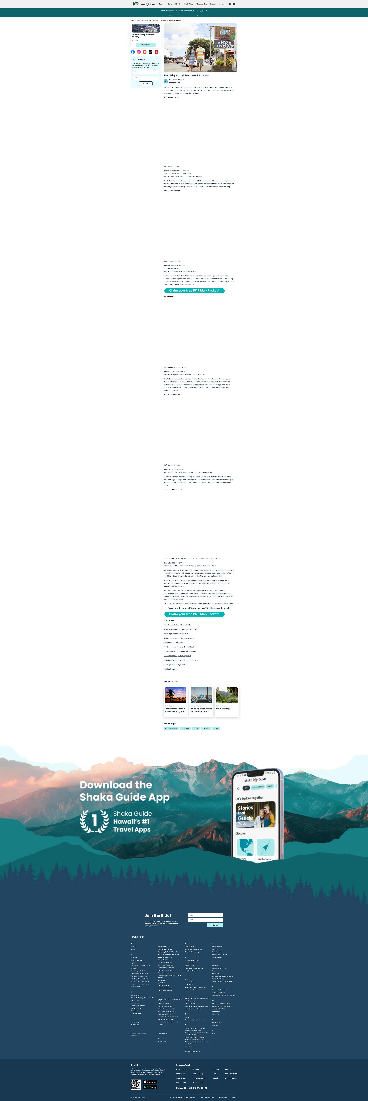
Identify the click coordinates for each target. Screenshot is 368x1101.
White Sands (216, 1011)
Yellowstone (216, 1022)
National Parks (231, 1078)
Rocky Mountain (217, 957)
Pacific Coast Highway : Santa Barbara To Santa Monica (197, 1034)
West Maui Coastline (218, 1009)
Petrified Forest (190, 1046)
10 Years (222, 4)
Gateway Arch (162, 946)
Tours (161, 4)
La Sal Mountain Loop (191, 960)
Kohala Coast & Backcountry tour (217, 282)
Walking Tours (198, 1082)
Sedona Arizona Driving (219, 968)
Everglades (134, 1036)
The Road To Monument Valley (221, 990)
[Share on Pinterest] (156, 52)
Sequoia (214, 971)
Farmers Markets (171, 728)
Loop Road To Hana (191, 971)
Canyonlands (135, 995)
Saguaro (215, 965)
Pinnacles (188, 1049)
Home (132, 20)
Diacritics (234, 1098)
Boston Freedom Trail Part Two (140, 984)
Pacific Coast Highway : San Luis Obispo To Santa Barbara (195, 1029)
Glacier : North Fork (164, 960)
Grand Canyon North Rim (166, 968)
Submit (145, 83)
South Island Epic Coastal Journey (223, 976)
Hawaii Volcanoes (164, 1004)
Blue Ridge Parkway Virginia (140, 979)
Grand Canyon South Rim (166, 970)
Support (213, 4)
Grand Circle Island (164, 973)
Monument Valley (190, 982)
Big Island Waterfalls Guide (174, 642)
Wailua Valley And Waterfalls (221, 1003)
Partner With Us (231, 1074)
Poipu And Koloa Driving (192, 1051)
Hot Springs (161, 1025)
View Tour (145, 45)
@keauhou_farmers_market (194, 558)
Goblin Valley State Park (165, 965)
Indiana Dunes (162, 1033)
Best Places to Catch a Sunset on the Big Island (181, 660)
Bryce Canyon (135, 987)
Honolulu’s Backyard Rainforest (168, 1017)
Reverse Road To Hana (219, 954)
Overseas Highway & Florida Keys (195, 1020)
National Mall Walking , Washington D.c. (197, 998)
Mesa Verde (189, 979)
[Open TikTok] (150, 52)
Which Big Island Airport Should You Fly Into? (180, 629)
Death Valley (135, 1022)
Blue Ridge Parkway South (139, 976)
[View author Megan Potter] (166, 81)
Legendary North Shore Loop (194, 968)
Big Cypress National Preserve (140, 965)
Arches (133, 949)
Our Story (180, 1069)
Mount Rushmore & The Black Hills (195, 987)
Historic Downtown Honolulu (167, 1009)
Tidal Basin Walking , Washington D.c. (223, 995)
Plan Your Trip (201, 4)
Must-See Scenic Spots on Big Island (219, 604)
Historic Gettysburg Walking (166, 1011)
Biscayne (134, 968)
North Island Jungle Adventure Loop (216, 187)
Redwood (215, 949)
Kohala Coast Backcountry (193, 949)
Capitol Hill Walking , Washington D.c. (142, 998)
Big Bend (133, 963)
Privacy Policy (223, 1098)
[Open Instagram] (139, 52)
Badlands (134, 958)
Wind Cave (215, 1014)
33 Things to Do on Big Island (174, 665)
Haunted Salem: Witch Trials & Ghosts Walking (170, 1000)
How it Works (189, 4)
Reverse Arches (217, 952)
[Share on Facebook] (133, 52)
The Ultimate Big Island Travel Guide (177, 625)
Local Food (185, 728)
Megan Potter (174, 82)
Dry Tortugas (135, 1025)
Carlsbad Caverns (137, 1003)
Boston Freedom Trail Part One (140, 981)
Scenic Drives (181, 1082)
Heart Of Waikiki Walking (165, 1006)
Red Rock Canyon (217, 946)
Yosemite (215, 1025)
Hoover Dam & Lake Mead (166, 1019)
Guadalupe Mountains (165, 991)
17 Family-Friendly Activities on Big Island (179, 638)
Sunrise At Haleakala (218, 979)
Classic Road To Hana (138, 1006)
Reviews (228, 1069)
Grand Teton (162, 980)
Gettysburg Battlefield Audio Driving (169, 952)
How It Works (181, 1074)
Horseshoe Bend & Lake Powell (168, 1022)
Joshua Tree (162, 1042)
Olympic (187, 1017)
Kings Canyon (189, 946)
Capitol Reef (135, 1000)
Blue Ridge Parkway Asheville (140, 973)
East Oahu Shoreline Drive (139, 1033)
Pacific (216, 728)
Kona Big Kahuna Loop (192, 952)
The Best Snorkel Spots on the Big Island (187, 604)
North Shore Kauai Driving (193, 1009)
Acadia (133, 946)
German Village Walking (165, 949)
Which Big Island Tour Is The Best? (176, 634)
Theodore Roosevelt (218, 992)
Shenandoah (216, 973)
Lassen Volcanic (190, 965)
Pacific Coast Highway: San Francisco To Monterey (197, 1043)
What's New (180, 1078)
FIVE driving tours (211, 608)
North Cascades (190, 1003)
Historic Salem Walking (165, 1014)
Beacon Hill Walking (137, 960)
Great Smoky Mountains (165, 988)
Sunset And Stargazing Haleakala (222, 981)
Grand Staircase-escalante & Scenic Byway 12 (170, 976)
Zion (213, 1033)
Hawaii (149, 20)
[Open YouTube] (145, 52)
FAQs (214, 1074)
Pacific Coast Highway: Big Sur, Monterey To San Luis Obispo (194, 1038)
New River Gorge (190, 1001)
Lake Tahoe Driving (191, 963)
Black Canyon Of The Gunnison (140, 971)
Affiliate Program (199, 1078)
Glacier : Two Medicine (165, 962)
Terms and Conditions (207, 1098)
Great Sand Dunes (164, 985)
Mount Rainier (189, 984)
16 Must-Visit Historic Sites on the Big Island (180, 651)
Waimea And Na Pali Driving (221, 1006)
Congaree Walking (137, 1008)
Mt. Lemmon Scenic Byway (193, 990)
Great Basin (161, 983)
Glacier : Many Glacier (165, 957)
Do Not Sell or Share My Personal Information (182, 1098)
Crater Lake (134, 1011)
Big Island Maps (169, 669)
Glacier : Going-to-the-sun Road (168, 954)
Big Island (156, 20)
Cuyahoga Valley (136, 1014)
